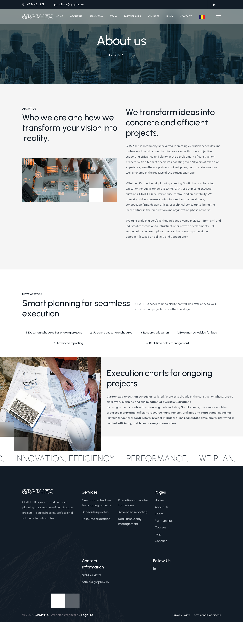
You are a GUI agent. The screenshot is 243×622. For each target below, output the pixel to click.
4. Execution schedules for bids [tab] (197, 332)
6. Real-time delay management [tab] (167, 343)
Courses (153, 16)
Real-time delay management (130, 521)
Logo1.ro (87, 615)
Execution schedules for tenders (133, 502)
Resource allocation (96, 519)
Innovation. (56, 458)
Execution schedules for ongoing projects (97, 502)
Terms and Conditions (206, 615)
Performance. (172, 458)
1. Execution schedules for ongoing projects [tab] (54, 332)
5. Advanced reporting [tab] (68, 343)
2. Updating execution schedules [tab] (111, 332)
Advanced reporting (132, 512)
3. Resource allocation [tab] (154, 332)
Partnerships (132, 16)
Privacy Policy (181, 615)
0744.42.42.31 (35, 4)
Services (95, 16)
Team (113, 16)
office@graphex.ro (71, 4)
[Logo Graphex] (37, 491)
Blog (170, 16)
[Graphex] (37, 16)
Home (59, 16)
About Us (76, 16)
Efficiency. (107, 458)
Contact (186, 16)
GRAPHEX (42, 615)
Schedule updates (95, 512)
